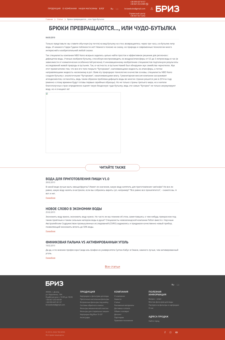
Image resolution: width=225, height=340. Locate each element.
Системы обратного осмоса (91, 305)
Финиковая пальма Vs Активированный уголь (87, 242)
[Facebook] (165, 332)
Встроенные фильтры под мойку (94, 302)
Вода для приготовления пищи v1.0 (77, 179)
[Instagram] (170, 332)
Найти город (154, 321)
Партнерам (119, 317)
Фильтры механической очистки (94, 308)
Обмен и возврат (121, 311)
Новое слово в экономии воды (74, 209)
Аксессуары (85, 317)
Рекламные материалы (124, 305)
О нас (151, 308)
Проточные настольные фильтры (94, 299)
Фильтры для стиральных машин (94, 311)
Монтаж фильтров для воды (161, 302)
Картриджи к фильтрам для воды (94, 296)
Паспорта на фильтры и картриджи (164, 305)
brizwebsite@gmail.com (134, 8)
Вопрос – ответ (155, 299)
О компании (119, 296)
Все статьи (112, 266)
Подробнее (50, 198)
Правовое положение (123, 320)
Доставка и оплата (122, 308)
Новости (118, 299)
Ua (117, 8)
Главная (49, 19)
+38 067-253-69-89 (54, 299)
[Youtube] (176, 332)
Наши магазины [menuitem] (88, 9)
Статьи (60, 19)
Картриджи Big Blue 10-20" (91, 314)
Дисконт (117, 314)
